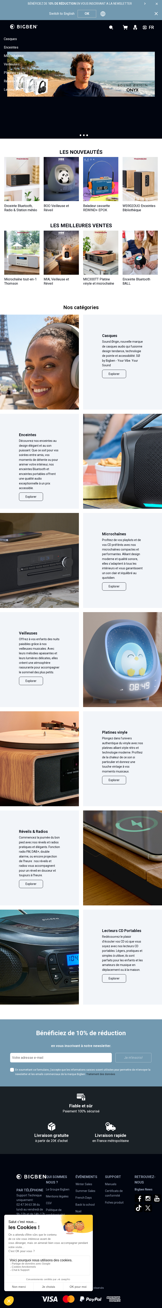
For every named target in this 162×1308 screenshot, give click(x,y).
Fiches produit (114, 1202)
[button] (80, 135)
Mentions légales (57, 1196)
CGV (49, 1203)
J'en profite (17, 116)
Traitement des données (100, 1074)
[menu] (81, 64)
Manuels (110, 1184)
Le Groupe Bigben (57, 1189)
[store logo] (24, 26)
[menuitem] (10, 39)
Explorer (114, 374)
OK (87, 14)
